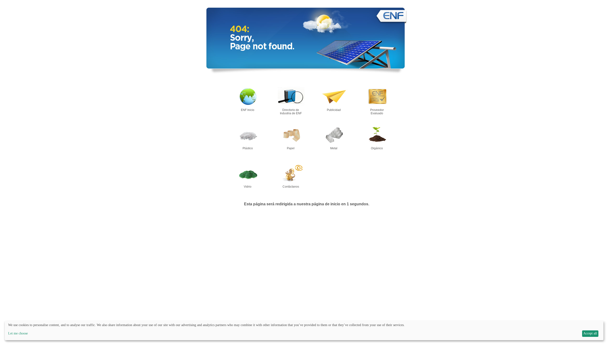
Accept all (590, 333)
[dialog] (304, 330)
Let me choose (18, 333)
